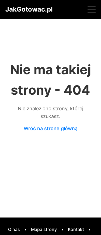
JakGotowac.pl (29, 9)
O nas (14, 229)
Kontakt (76, 229)
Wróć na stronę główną (51, 128)
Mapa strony (44, 229)
